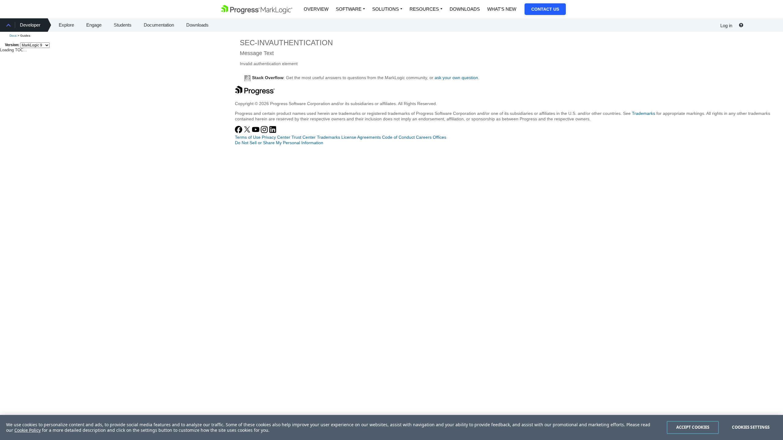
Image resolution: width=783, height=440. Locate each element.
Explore (66, 25)
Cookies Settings (751, 427)
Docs (13, 35)
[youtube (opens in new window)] (256, 131)
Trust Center (303, 137)
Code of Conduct (398, 137)
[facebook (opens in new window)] (239, 131)
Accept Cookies (693, 427)
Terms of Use (248, 137)
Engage (94, 25)
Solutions (385, 9)
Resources (424, 9)
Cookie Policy (27, 430)
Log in (726, 25)
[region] (391, 427)
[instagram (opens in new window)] (265, 131)
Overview (316, 9)
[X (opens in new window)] (247, 131)
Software (349, 9)
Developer (30, 25)
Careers (424, 137)
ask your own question (456, 77)
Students (123, 25)
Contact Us (545, 9)
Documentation (159, 25)
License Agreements (361, 137)
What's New (501, 9)
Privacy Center (276, 137)
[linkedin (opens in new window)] (272, 131)
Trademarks (643, 113)
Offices (439, 137)
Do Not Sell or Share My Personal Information (279, 142)
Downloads (465, 9)
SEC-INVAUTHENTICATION (286, 42)
